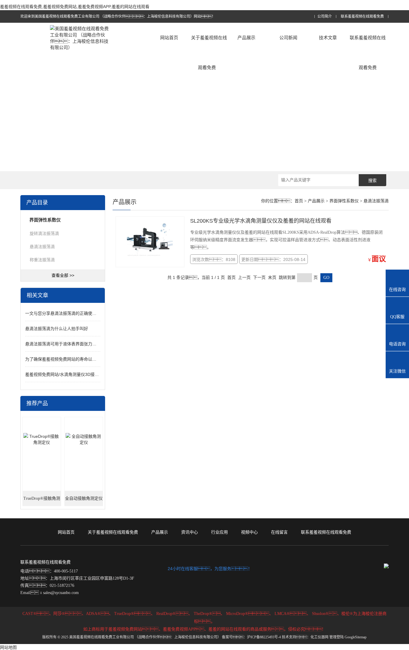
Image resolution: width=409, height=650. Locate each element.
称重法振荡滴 (42, 259)
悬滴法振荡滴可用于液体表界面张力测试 (63, 343)
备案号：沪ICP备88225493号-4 (251, 637)
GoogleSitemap (355, 637)
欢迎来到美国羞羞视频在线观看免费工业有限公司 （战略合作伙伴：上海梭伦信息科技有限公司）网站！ (117, 16)
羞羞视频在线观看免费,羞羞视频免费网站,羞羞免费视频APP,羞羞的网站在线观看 (74, 6)
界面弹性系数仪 (344, 201)
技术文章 (328, 37)
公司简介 (324, 17)
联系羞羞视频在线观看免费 (362, 17)
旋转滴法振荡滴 (44, 233)
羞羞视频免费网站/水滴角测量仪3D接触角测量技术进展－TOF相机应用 (91, 374)
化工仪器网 (319, 637)
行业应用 (219, 532)
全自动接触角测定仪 (84, 498)
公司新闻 (288, 37)
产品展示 (246, 37)
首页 (299, 201)
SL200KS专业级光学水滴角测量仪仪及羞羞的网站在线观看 (260, 221)
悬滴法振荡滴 (42, 246)
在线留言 (279, 532)
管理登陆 (336, 637)
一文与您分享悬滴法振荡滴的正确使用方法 (65, 313)
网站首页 (169, 37)
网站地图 (8, 647)
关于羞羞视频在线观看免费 (209, 52)
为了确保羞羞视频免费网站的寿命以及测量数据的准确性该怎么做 (86, 359)
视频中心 (249, 532)
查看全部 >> (62, 275)
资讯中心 (189, 532)
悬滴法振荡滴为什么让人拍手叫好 (56, 328)
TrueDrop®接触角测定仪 (41, 501)
